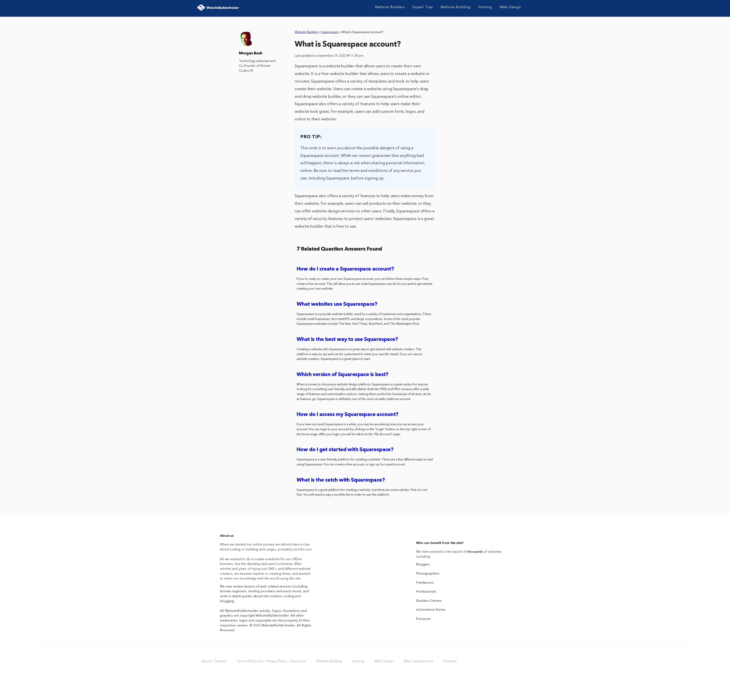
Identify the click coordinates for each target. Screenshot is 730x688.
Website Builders (390, 7)
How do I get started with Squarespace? (345, 449)
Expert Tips (422, 7)
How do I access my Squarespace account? (347, 414)
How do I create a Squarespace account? (345, 269)
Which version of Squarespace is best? (342, 374)
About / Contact (214, 661)
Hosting (485, 7)
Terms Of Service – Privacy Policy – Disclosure (271, 661)
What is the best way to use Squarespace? (347, 339)
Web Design (510, 7)
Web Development (418, 661)
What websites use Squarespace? (337, 304)
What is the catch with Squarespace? (341, 480)
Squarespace (330, 32)
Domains (450, 661)
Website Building (455, 7)
